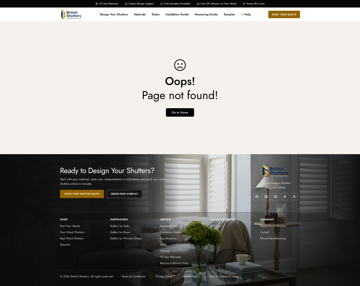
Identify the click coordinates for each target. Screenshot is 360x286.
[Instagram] (256, 196)
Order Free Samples (124, 194)
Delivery (165, 251)
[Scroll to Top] (352, 265)
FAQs (163, 244)
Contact (264, 232)
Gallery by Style (119, 226)
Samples (65, 244)
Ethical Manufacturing (273, 238)
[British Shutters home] (71, 14)
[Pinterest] (275, 196)
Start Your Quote (70, 226)
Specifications (168, 238)
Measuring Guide (170, 226)
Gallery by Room (120, 232)
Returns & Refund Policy (174, 263)
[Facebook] (266, 196)
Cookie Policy (191, 276)
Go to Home (180, 112)
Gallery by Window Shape (126, 238)
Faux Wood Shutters (72, 232)
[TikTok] (284, 196)
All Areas (215, 226)
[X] (294, 196)
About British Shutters (273, 226)
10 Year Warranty (170, 257)
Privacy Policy (164, 276)
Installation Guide (170, 232)
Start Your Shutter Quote (82, 194)
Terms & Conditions (133, 276)
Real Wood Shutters (72, 238)
